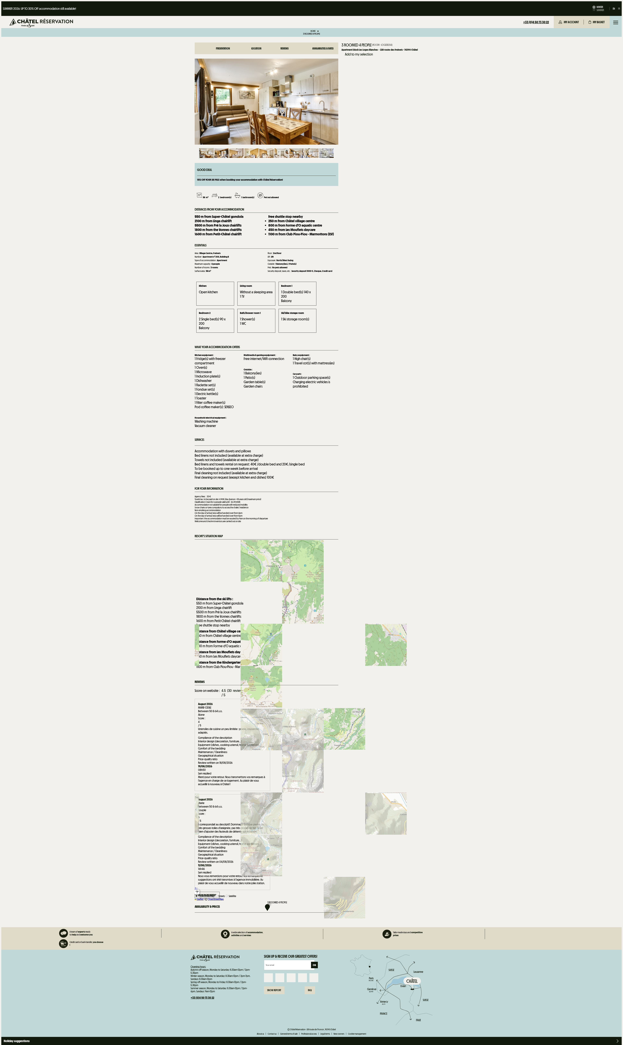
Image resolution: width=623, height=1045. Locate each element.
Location (256, 48)
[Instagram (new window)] (279, 977)
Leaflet (200, 899)
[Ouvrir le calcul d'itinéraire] (197, 892)
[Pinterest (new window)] (313, 977)
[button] (597, 22)
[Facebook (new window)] (268, 977)
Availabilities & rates (323, 48)
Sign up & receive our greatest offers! (290, 956)
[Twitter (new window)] (291, 977)
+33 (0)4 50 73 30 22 (536, 22)
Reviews (285, 48)
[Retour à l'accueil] (41, 23)
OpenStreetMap (216, 899)
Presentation (223, 48)
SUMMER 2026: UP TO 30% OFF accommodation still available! (39, 9)
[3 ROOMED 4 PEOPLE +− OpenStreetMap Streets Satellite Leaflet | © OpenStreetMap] (266, 567)
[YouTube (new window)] (302, 977)
